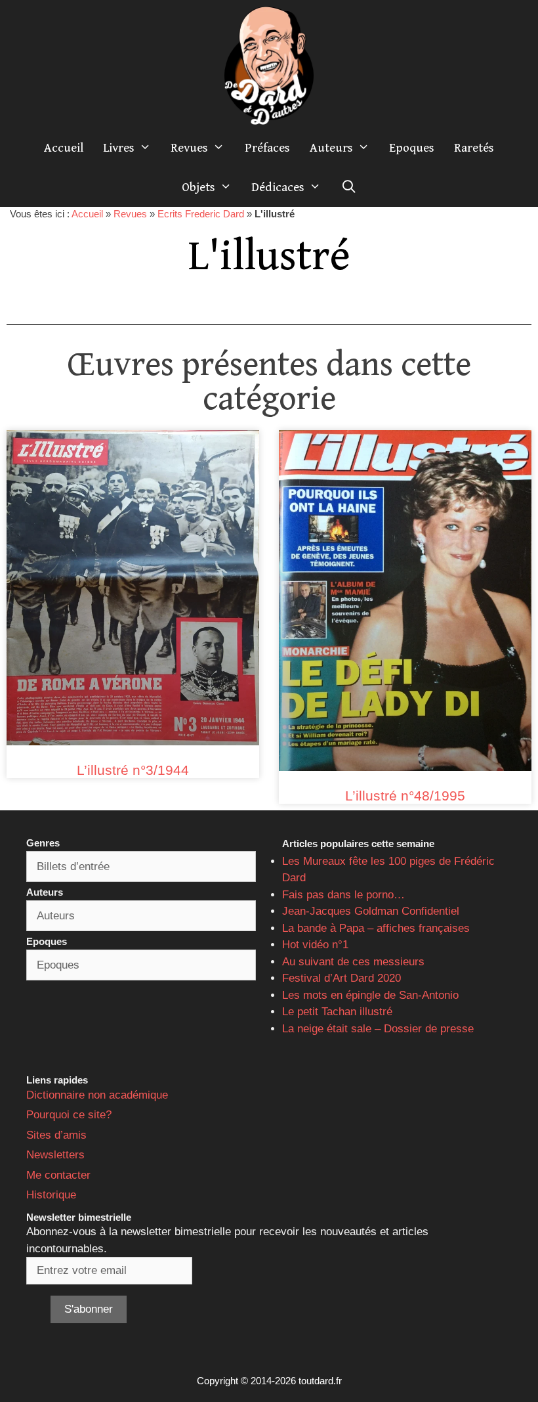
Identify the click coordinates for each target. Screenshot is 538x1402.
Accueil (63, 148)
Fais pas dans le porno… (343, 894)
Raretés (474, 148)
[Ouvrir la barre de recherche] (348, 187)
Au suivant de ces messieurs (353, 961)
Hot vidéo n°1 (315, 944)
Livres (118, 148)
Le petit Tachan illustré (337, 1011)
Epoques (411, 148)
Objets (198, 187)
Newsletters (55, 1155)
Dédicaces (277, 187)
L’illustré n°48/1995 (405, 795)
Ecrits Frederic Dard (200, 213)
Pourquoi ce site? (69, 1114)
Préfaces (267, 148)
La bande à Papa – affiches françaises (376, 928)
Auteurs (331, 148)
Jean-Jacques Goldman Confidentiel (370, 911)
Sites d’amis (56, 1135)
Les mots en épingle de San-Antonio (370, 995)
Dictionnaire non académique (97, 1095)
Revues (189, 148)
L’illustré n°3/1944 (133, 770)
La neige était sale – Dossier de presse (378, 1028)
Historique (51, 1195)
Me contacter (58, 1175)
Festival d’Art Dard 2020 (341, 978)
